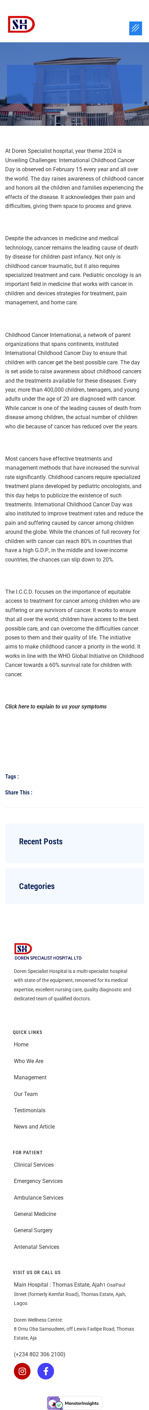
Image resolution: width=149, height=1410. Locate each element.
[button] (135, 28)
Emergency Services (39, 1181)
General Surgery (33, 1230)
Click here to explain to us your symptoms (56, 706)
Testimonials (29, 1110)
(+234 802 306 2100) (39, 1354)
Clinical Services (34, 1164)
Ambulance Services (39, 1197)
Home (21, 1044)
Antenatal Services (37, 1247)
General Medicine (35, 1214)
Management (30, 1077)
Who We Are (28, 1061)
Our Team (26, 1094)
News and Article (34, 1126)
